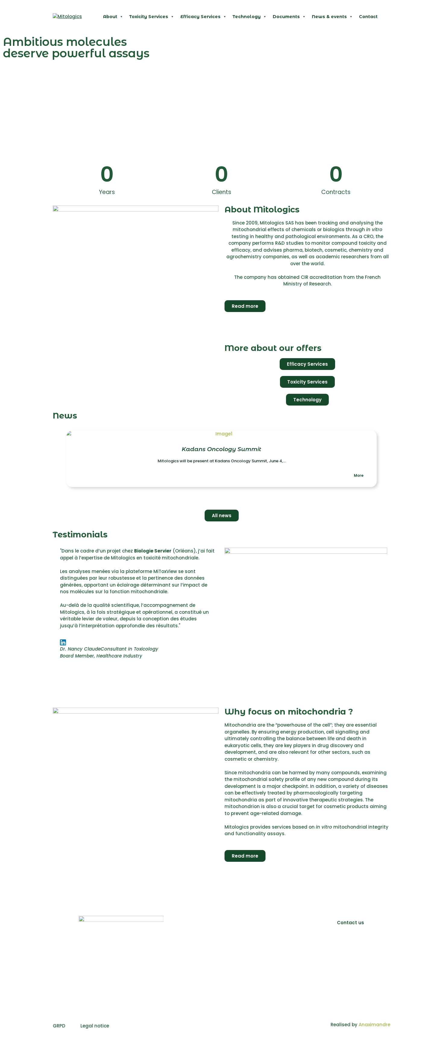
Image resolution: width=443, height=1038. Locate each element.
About (110, 16)
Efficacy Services (200, 16)
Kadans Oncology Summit (221, 449)
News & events (329, 16)
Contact (368, 16)
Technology (247, 16)
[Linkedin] (350, 946)
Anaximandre (374, 1024)
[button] (55, 459)
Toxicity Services (148, 16)
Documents (286, 16)
